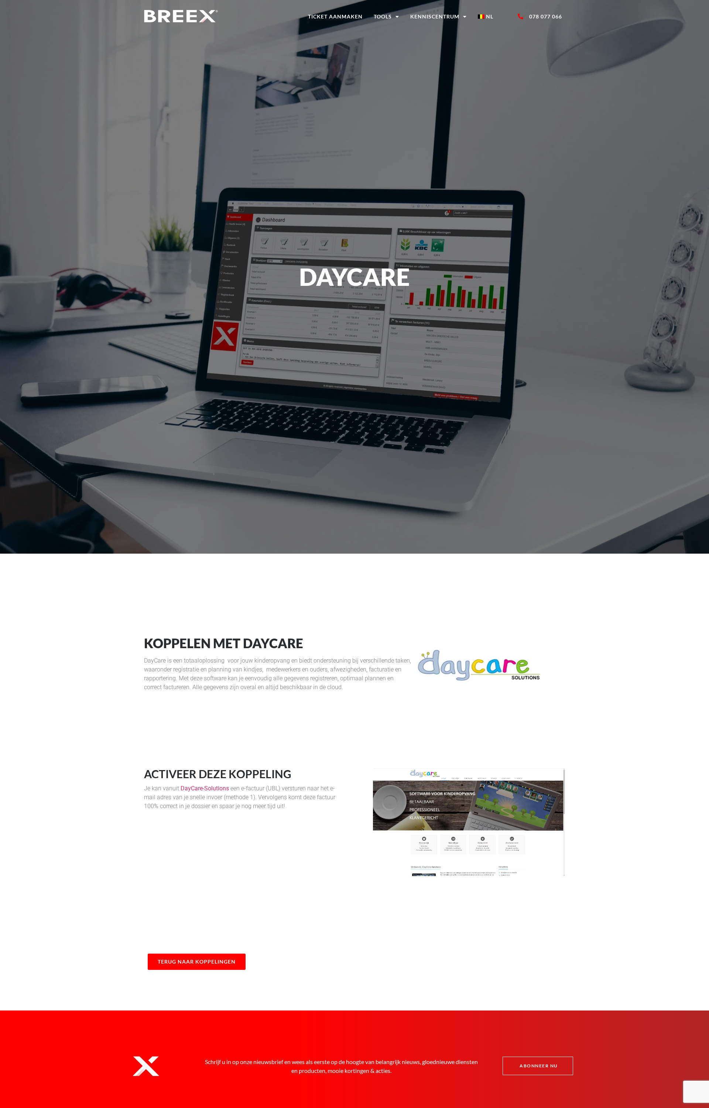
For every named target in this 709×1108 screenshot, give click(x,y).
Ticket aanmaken (335, 16)
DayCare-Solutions (205, 788)
